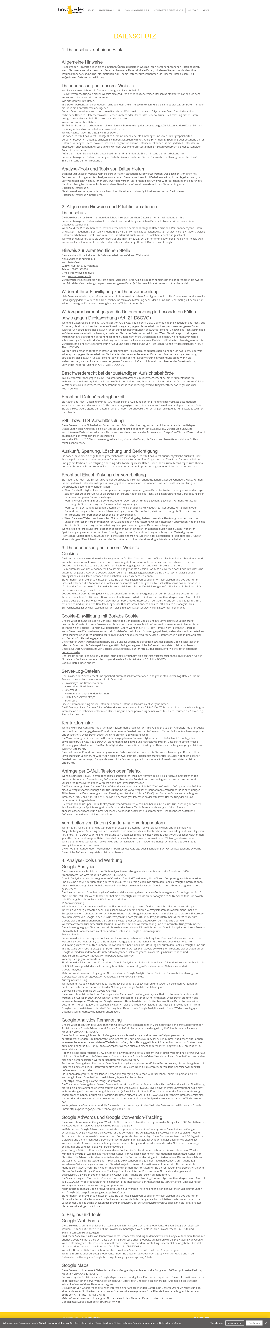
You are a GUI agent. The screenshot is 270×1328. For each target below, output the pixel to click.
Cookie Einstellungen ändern (78, 663)
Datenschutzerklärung (170, 1323)
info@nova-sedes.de (82, 272)
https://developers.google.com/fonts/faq (158, 1253)
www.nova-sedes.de (79, 276)
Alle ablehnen (235, 1323)
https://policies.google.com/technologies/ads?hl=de (100, 1109)
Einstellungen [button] (216, 1323)
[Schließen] (266, 1322)
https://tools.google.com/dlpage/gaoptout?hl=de (105, 955)
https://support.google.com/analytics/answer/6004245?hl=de (107, 976)
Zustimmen (254, 1323)
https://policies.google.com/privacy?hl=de (100, 1192)
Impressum (70, 1318)
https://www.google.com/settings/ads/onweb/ (95, 1081)
